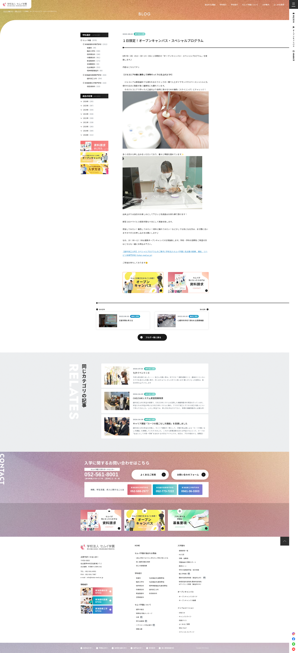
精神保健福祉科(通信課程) (158, 586)
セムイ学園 (90, 40)
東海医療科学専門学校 (96, 44)
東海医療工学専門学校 (96, 83)
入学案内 (265, 4)
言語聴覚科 (93, 64)
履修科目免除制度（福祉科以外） (190, 578)
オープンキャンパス (186, 591)
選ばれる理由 (210, 4)
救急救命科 (94, 86)
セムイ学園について (250, 4)
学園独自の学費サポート (187, 562)
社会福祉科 (94, 67)
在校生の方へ (88, 648)
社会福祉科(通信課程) (156, 582)
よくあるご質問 (184, 624)
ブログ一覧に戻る (153, 337)
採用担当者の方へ (121, 648)
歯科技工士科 (95, 78)
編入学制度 (183, 574)
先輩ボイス (183, 620)
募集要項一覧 (183, 551)
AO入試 (181, 554)
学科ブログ (18, 11)
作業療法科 (94, 57)
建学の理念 (140, 609)
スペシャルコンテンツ (186, 632)
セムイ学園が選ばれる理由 (145, 553)
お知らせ (182, 613)
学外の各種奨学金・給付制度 (189, 570)
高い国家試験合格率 (143, 562)
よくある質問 (278, 4)
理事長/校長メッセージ (144, 613)
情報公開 (139, 629)
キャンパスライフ (185, 616)
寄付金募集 (140, 621)
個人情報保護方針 (168, 648)
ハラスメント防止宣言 (144, 625)
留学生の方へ (138, 648)
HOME (137, 545)
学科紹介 (223, 4)
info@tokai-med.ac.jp (95, 577)
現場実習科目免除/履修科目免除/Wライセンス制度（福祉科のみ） (190, 582)
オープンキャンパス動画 (187, 600)
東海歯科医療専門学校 (96, 75)
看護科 (92, 48)
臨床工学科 (94, 51)
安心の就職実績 (141, 566)
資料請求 (152, 648)
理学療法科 (94, 54)
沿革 (137, 617)
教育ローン (183, 566)
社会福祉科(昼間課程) (156, 578)
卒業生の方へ (103, 648)
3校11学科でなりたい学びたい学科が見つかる (152, 558)
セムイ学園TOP (8, 11)
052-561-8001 (90, 571)
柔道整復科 (94, 61)
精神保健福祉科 (95, 70)
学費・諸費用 (183, 558)
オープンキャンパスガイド (188, 596)
